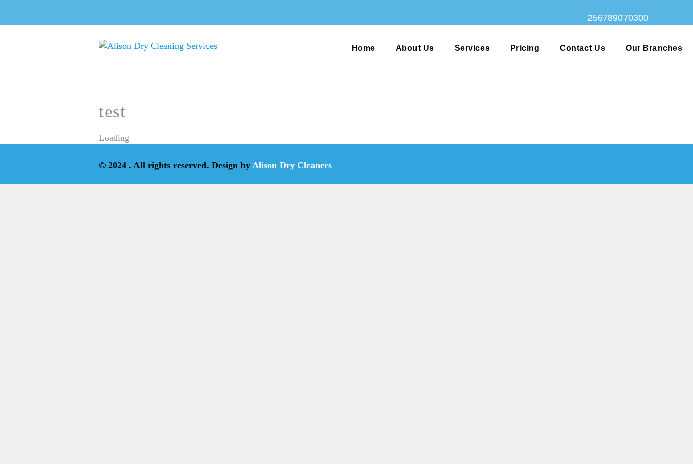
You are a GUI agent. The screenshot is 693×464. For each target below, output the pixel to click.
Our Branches (654, 48)
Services (472, 48)
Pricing (525, 48)
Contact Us (582, 48)
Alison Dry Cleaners (292, 165)
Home (363, 48)
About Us (415, 48)
